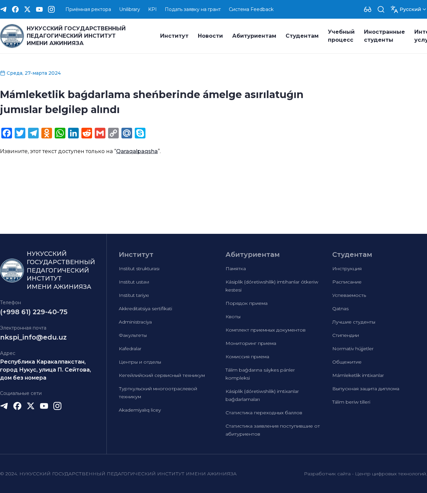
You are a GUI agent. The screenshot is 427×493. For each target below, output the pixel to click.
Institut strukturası (139, 269)
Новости (210, 36)
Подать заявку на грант (193, 9)
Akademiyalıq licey (140, 410)
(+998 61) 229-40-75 (33, 312)
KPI (152, 9)
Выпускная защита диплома (365, 389)
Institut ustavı (134, 282)
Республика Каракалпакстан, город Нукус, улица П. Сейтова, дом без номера (45, 370)
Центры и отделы (140, 362)
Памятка (236, 269)
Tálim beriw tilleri (351, 402)
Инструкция (347, 269)
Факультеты (133, 335)
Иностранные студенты (384, 36)
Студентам (302, 36)
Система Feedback (251, 9)
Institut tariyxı (134, 295)
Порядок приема (247, 303)
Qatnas (340, 309)
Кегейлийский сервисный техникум (162, 375)
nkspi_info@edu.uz (33, 337)
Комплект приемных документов (266, 330)
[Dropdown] (368, 9)
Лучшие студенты (353, 322)
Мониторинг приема (251, 343)
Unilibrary (129, 9)
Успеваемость (349, 295)
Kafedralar (130, 349)
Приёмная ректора (88, 9)
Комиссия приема (247, 357)
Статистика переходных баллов (264, 413)
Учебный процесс (341, 36)
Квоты (233, 317)
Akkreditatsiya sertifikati (145, 309)
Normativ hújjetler (353, 349)
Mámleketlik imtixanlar (358, 375)
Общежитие (347, 362)
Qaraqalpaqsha (137, 151)
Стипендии (345, 335)
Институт (174, 36)
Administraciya (135, 322)
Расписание (347, 282)
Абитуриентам (254, 36)
